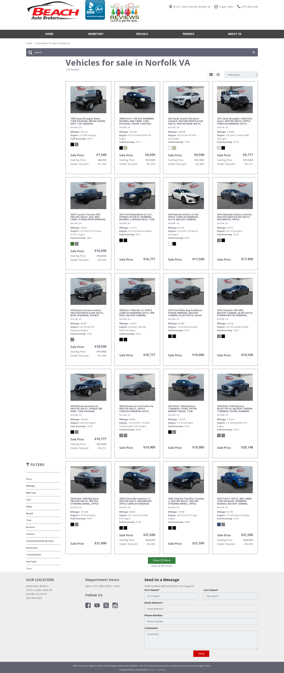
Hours (116, 586)
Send (201, 653)
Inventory (95, 34)
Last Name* (211, 590)
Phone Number (153, 615)
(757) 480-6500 (101, 586)
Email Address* (153, 602)
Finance (188, 34)
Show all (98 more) (161, 565)
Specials (142, 34)
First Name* (151, 590)
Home (49, 34)
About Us (234, 34)
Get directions (34, 597)
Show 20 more (162, 560)
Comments (151, 628)
